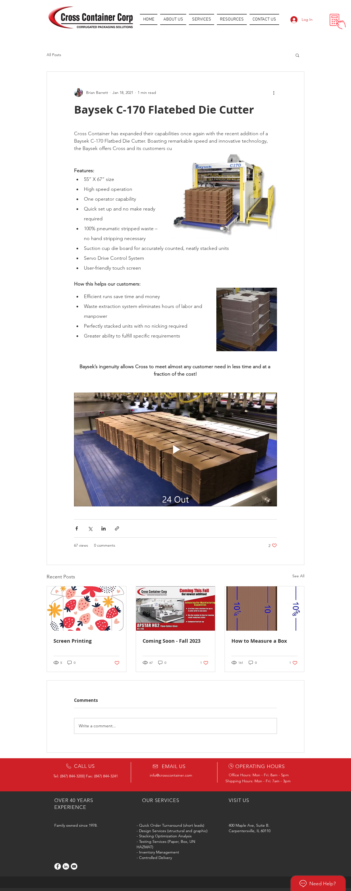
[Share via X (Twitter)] (90, 528)
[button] (202, 19)
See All (298, 575)
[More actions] (273, 92)
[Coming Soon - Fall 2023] (175, 608)
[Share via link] (117, 528)
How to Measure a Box (259, 641)
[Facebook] (57, 866)
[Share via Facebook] (76, 528)
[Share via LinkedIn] (103, 528)
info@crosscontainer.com (171, 775)
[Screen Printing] (86, 608)
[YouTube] (74, 866)
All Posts (54, 54)
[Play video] (175, 449)
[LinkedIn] (66, 866)
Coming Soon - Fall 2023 (171, 641)
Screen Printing (72, 641)
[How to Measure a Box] (264, 608)
